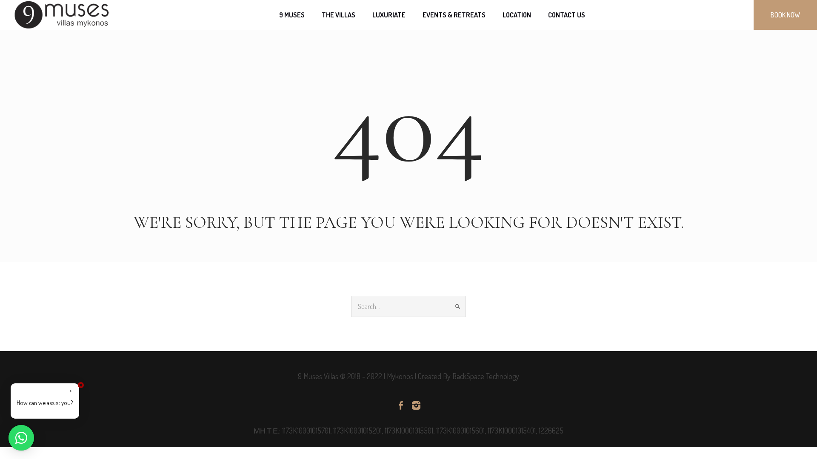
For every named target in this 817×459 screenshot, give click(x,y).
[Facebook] (400, 405)
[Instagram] (416, 405)
